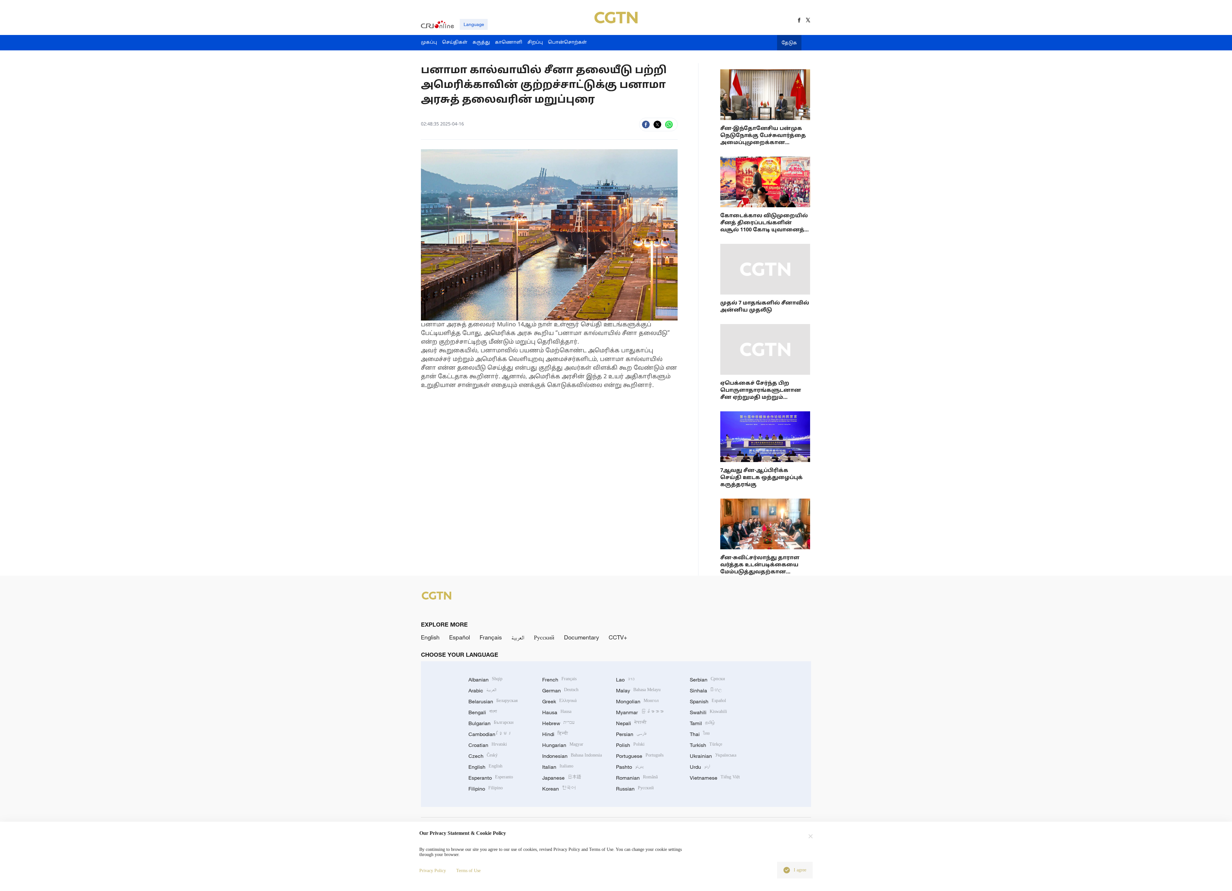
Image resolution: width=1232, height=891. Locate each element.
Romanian (637, 778)
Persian (631, 734)
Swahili (708, 712)
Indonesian (572, 756)
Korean (559, 788)
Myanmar (639, 712)
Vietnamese (715, 778)
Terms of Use (468, 870)
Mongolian (637, 701)
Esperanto (490, 778)
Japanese (561, 778)
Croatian (487, 745)
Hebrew (558, 723)
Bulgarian (491, 723)
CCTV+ (618, 637)
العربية (517, 637)
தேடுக (789, 43)
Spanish (708, 701)
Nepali (631, 723)
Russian (635, 788)
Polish (630, 745)
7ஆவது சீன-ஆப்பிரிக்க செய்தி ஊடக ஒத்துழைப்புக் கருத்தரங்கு (761, 477)
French (559, 679)
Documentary (581, 637)
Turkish (706, 745)
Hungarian (562, 745)
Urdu (700, 767)
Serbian (707, 679)
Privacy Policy (432, 870)
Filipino (485, 788)
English (430, 637)
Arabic (482, 690)
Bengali (482, 712)
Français (491, 637)
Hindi (555, 734)
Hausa (556, 712)
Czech (483, 756)
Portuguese (639, 756)
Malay (638, 690)
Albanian (485, 679)
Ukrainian (713, 756)
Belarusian (493, 701)
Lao (625, 679)
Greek (559, 701)
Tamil (702, 723)
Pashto (630, 767)
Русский (544, 637)
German (560, 690)
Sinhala (706, 690)
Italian (557, 767)
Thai (700, 734)
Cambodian (490, 734)
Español (459, 637)
